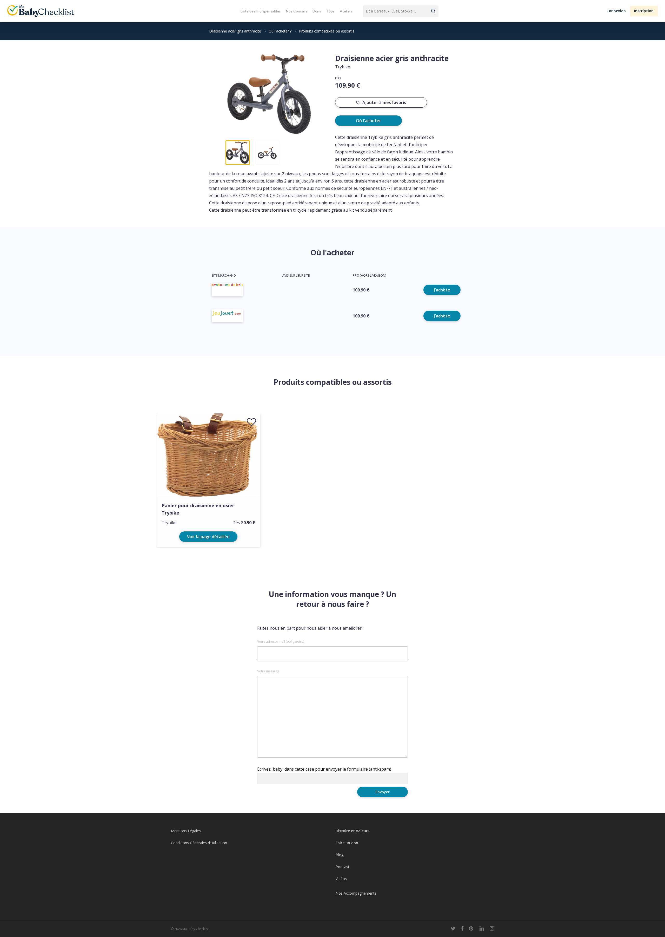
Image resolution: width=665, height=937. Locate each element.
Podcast (342, 866)
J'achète (442, 290)
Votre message (268, 671)
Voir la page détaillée (208, 536)
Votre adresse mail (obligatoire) (280, 642)
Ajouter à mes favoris (384, 102)
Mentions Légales (186, 830)
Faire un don (347, 842)
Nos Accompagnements (356, 893)
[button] (616, 11)
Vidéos (341, 878)
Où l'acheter (368, 120)
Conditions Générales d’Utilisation (199, 842)
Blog (339, 854)
